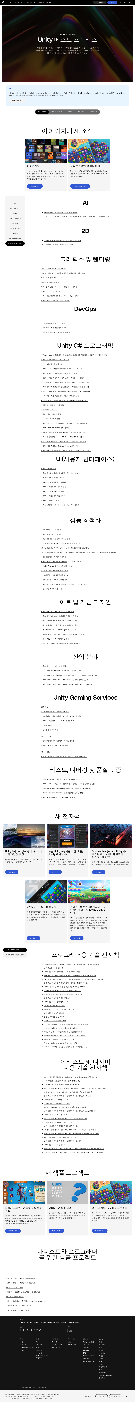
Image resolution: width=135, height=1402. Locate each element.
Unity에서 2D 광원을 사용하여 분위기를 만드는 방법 (62, 240)
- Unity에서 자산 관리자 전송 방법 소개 (55, 666)
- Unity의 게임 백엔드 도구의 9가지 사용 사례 (57, 721)
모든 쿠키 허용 (115, 1396)
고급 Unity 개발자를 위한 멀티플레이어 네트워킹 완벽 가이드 (66, 983)
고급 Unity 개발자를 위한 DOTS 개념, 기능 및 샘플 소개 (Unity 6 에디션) (70, 975)
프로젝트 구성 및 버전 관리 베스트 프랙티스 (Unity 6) (63, 994)
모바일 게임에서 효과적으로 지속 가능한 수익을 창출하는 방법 (64, 756)
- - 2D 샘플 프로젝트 (18, 1310)
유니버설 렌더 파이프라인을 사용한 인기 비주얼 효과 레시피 (65, 1118)
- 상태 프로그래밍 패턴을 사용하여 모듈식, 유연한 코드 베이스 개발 (65, 382)
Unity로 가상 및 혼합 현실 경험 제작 (57, 1103)
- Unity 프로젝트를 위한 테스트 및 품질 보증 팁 (58, 797)
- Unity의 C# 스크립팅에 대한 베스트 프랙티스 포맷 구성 (61, 369)
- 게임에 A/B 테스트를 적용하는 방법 (54, 745)
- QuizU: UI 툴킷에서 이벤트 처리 (53, 496)
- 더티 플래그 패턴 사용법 (50, 419)
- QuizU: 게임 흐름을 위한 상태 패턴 (54, 482)
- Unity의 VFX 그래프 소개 (51, 291)
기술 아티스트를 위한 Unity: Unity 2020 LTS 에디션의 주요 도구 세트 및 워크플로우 (74, 1148)
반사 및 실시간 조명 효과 (50, 282)
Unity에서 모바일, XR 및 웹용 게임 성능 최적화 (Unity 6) (64, 987)
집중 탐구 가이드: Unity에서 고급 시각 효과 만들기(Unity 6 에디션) (68, 1092)
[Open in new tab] (32, 1347)
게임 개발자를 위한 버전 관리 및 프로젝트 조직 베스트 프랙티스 (66, 1024)
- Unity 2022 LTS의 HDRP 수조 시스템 (55, 300)
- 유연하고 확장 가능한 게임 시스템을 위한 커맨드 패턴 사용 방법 (64, 400)
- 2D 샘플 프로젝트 (19, 1306)
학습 (35, 2)
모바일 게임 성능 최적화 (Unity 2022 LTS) (59, 1039)
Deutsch (30, 1322)
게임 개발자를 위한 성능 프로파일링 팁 (56, 539)
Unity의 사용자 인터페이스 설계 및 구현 (58, 1122)
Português (51, 1322)
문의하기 (41, 2)
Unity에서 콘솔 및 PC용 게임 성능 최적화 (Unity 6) (62, 990)
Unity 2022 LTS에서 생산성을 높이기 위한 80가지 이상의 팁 (65, 1047)
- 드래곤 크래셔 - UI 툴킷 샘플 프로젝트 (20, 1283)
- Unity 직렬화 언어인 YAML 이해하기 (55, 360)
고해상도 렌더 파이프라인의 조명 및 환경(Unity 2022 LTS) (65, 1107)
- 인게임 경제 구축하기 (49, 730)
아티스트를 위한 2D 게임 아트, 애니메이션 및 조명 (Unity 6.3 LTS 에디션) (70, 1077)
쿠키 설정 (88, 1396)
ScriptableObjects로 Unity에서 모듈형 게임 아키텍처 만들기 (65, 1036)
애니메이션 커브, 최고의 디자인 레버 (55, 639)
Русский (71, 1322)
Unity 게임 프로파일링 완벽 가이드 (56, 1002)
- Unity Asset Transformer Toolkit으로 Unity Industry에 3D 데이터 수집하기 (69, 684)
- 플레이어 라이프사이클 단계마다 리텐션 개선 (58, 741)
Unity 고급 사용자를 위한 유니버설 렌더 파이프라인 (62, 1141)
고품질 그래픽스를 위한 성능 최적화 (55, 571)
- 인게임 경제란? (47, 725)
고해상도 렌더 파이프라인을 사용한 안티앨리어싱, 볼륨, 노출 (63, 273)
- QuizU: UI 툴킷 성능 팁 (50, 500)
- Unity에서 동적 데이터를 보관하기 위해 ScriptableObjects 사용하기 (66, 450)
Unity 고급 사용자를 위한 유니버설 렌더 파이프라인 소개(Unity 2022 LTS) (70, 1111)
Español (63, 1322)
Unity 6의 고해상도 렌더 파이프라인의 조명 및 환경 (62, 1081)
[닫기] (127, 1396)
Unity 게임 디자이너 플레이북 (54, 1145)
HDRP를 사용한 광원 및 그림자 (52, 278)
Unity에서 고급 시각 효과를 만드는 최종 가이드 (61, 1126)
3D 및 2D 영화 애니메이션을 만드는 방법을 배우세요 (61, 643)
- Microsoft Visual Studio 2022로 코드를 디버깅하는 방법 (62, 793)
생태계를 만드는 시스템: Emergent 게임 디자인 (59, 630)
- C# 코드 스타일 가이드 (15, 1296)
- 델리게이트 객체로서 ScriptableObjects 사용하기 (59, 446)
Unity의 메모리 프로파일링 (52, 534)
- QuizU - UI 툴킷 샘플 (14, 1287)
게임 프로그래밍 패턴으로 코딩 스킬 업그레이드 (61, 1028)
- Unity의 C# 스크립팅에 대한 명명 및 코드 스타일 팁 (60, 373)
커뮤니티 (29, 2)
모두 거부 (102, 1396)
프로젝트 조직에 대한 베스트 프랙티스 (56, 328)
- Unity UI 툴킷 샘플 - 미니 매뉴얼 (60, 505)
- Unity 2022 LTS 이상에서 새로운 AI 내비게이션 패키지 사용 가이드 (66, 423)
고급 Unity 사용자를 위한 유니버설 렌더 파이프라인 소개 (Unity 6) (68, 1096)
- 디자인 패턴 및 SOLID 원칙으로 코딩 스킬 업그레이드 (26, 1301)
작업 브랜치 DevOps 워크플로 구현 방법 (56, 332)
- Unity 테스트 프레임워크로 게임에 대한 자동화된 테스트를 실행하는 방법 (68, 784)
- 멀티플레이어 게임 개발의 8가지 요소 (55, 712)
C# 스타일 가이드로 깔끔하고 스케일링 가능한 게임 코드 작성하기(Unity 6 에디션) (73, 979)
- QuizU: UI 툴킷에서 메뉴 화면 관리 (54, 487)
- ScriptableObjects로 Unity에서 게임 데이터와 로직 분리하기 (63, 441)
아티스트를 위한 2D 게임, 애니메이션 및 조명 (60, 1137)
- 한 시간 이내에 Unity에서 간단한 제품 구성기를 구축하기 (62, 671)
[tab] (42, 112)
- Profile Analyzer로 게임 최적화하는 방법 (56, 566)
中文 (57, 1322)
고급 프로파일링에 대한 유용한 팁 (54, 557)
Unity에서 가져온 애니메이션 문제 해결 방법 (58, 611)
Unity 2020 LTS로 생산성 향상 (55, 1021)
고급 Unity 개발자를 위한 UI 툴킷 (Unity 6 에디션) (62, 1085)
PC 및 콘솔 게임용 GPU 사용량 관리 (55, 575)
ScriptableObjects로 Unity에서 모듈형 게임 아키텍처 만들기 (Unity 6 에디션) (71, 964)
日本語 (36, 1322)
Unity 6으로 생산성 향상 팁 (53, 968)
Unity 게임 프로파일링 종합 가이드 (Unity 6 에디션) (62, 972)
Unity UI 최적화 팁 (49, 468)
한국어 (77, 1322)
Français (43, 1322)
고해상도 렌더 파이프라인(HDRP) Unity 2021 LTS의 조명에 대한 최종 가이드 (71, 1130)
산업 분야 (16, 2)
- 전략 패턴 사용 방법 (49, 410)
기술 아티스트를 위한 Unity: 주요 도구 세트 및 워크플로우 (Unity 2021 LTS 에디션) (73, 1152)
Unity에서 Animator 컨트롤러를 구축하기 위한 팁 (60, 616)
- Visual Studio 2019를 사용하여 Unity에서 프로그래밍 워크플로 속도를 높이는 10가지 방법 (74, 355)
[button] (99, 2)
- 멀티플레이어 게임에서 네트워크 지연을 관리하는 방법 (61, 716)
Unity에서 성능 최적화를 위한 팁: (54, 584)
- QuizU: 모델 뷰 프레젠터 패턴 (52, 491)
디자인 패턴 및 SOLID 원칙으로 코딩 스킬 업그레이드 (63, 1032)
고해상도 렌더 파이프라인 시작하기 (54, 269)
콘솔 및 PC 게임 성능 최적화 (54, 1017)
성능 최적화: (46, 580)
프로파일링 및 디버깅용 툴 (51, 530)
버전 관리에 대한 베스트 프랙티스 (54, 323)
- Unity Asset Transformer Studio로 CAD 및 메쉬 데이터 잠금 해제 (65, 680)
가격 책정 (48, 2)
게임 (10, 2)
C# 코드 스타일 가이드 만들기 (54, 1005)
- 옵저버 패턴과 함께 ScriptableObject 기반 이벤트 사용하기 (63, 432)
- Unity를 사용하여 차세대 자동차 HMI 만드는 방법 (59, 473)
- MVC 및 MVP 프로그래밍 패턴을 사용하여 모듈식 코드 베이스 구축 (66, 391)
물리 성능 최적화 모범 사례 (52, 589)
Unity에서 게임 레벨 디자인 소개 (55, 1115)
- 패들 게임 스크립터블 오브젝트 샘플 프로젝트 (23, 1292)
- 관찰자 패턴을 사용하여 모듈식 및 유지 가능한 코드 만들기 (62, 378)
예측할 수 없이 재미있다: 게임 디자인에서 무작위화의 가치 (63, 634)
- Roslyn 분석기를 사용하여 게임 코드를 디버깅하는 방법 (61, 779)
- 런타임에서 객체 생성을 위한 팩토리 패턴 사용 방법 (60, 396)
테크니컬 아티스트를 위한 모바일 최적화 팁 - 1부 (59, 621)
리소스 (23, 2)
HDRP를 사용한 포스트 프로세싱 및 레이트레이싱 (59, 287)
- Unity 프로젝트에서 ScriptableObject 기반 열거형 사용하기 (63, 437)
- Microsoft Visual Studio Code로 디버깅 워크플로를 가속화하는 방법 (66, 788)
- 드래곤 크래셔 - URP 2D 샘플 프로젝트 (20, 1278)
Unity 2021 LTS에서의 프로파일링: (54, 561)
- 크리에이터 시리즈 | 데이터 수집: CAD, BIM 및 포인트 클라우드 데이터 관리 (69, 675)
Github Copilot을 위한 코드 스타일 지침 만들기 (60, 212)
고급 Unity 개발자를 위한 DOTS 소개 (57, 998)
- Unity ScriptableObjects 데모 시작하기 (56, 428)
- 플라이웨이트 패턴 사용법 (51, 414)
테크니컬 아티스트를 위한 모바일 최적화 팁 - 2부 (60, 625)
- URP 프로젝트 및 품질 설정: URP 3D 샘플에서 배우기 (61, 296)
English (22, 1322)
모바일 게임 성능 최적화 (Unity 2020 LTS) (59, 1009)
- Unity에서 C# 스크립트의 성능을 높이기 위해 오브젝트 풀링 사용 (65, 387)
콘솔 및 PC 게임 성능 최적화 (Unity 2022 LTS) (60, 1043)
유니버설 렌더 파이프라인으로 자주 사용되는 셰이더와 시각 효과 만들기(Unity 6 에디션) (75, 1088)
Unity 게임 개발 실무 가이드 (54, 1013)
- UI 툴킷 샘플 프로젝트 (52, 478)
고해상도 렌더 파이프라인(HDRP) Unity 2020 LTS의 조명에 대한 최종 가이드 (71, 1133)
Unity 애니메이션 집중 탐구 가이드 (56, 1100)
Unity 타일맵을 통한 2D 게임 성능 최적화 (58, 244)
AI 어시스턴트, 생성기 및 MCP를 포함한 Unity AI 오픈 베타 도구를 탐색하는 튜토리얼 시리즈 (77, 216)
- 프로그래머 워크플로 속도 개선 (53, 364)
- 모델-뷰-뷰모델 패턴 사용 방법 (52, 405)
